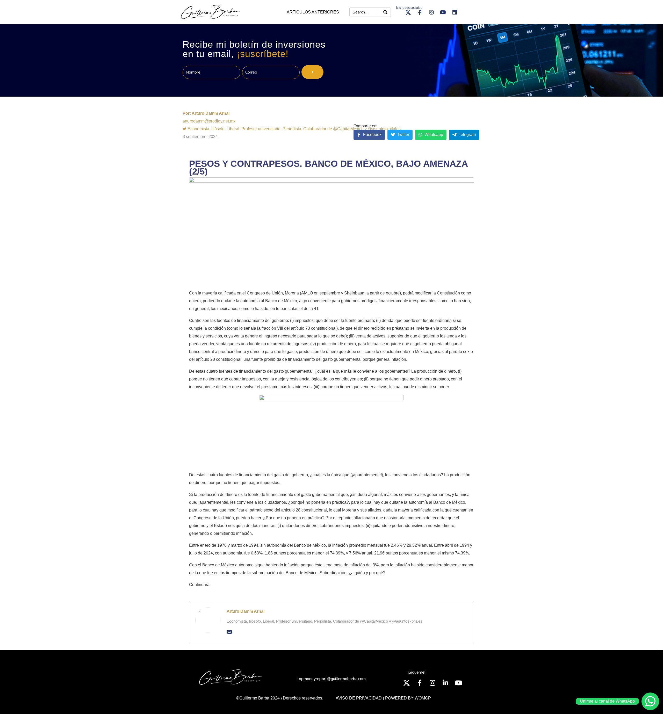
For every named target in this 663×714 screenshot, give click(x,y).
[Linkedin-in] (445, 682)
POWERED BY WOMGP (408, 698)
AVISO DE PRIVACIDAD (359, 698)
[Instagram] (431, 12)
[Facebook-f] (420, 12)
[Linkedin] (455, 12)
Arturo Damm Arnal (245, 611)
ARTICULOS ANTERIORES (313, 12)
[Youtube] (443, 12)
